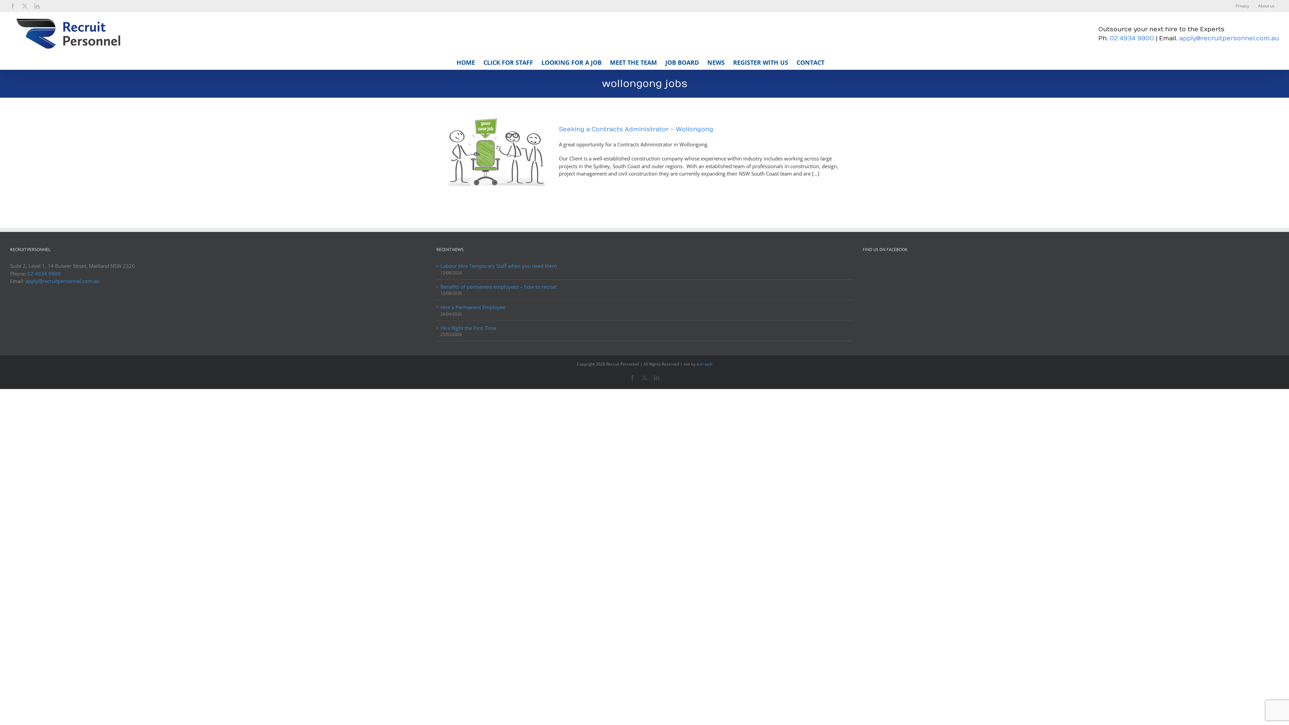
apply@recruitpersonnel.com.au (1229, 38)
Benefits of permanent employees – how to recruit (498, 286)
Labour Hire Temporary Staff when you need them (498, 265)
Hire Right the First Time (468, 328)
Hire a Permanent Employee (472, 307)
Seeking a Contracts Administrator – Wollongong (636, 129)
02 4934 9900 (1132, 38)
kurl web (704, 364)
